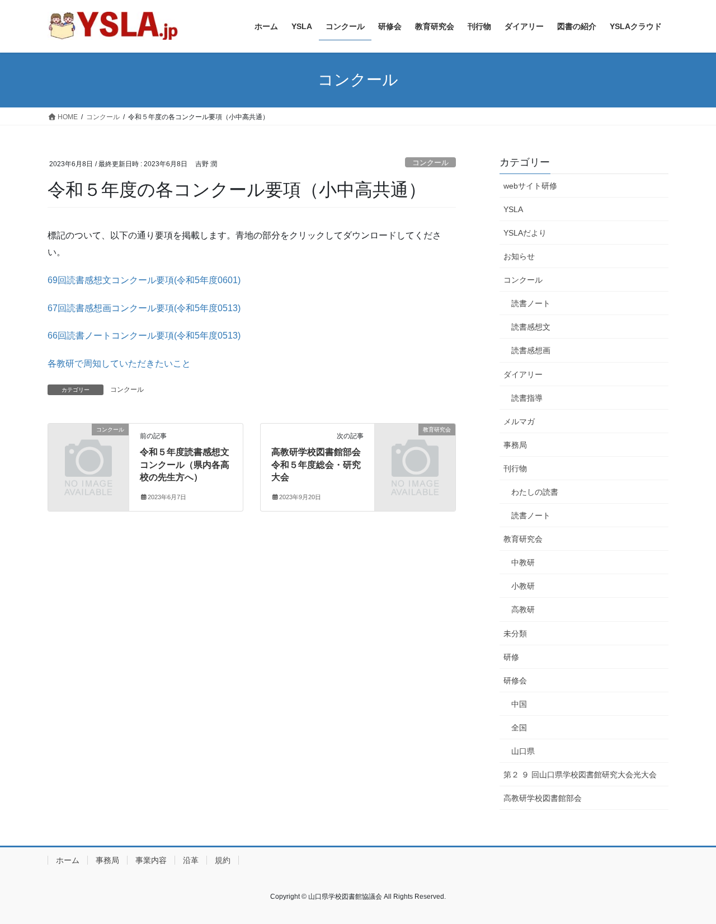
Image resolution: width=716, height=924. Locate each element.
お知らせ (519, 256)
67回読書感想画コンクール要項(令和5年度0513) (144, 308)
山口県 (523, 751)
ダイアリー (523, 374)
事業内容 (151, 860)
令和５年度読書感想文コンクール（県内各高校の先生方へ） (184, 464)
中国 (519, 704)
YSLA (513, 209)
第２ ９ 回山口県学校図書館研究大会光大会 (580, 774)
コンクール (430, 162)
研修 (511, 657)
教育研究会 (523, 538)
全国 (519, 727)
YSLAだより (525, 232)
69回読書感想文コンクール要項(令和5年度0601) (144, 280)
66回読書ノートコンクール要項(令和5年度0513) (144, 335)
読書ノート (530, 303)
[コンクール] (88, 448)
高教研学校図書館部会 (542, 798)
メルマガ (519, 421)
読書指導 (527, 397)
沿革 (191, 860)
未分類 (515, 633)
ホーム (67, 860)
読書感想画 (530, 350)
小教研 (523, 585)
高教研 (523, 609)
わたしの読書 (534, 491)
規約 (222, 860)
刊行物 (515, 468)
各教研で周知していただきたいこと (119, 363)
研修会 (515, 680)
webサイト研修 (530, 185)
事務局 (515, 444)
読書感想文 (530, 326)
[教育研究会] (415, 448)
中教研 (523, 562)
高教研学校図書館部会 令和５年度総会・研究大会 (320, 464)
